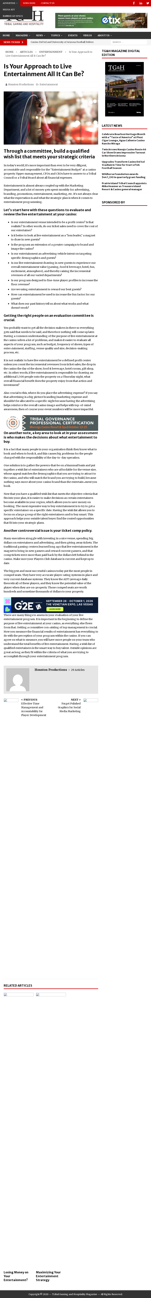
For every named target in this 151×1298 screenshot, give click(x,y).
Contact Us (48, 3)
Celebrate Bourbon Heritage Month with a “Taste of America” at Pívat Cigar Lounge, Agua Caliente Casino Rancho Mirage (123, 139)
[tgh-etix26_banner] (101, 26)
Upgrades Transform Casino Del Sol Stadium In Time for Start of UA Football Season (123, 165)
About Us (104, 35)
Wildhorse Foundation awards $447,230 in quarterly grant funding (123, 176)
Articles (26, 52)
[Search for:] (128, 42)
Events (73, 35)
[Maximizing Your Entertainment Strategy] (51, 1131)
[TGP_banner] (51, 428)
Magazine (22, 35)
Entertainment (49, 84)
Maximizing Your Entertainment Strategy (48, 1276)
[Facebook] (134, 3)
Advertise (9, 3)
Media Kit (9, 9)
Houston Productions (21, 84)
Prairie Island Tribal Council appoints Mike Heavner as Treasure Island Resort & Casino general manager (124, 186)
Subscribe (29, 3)
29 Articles (78, 670)
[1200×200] (51, 611)
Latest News (112, 125)
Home (6, 35)
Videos (87, 35)
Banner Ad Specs (13, 16)
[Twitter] (148, 3)
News (39, 35)
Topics (55, 35)
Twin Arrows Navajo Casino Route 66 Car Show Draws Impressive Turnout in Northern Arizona (124, 152)
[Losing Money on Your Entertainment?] (19, 1131)
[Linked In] (141, 3)
